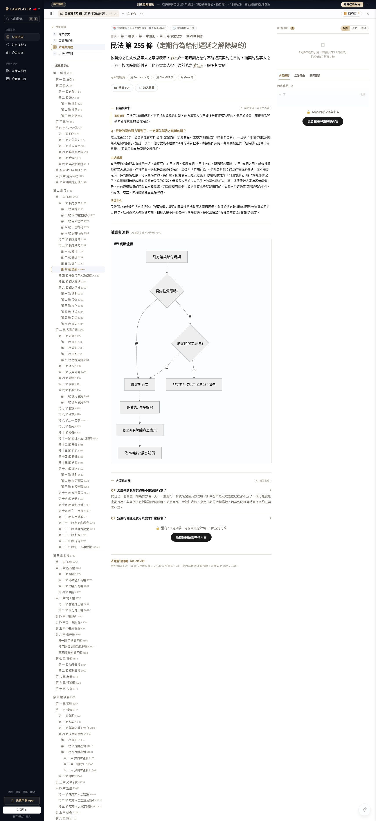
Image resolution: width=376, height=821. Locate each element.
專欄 (18, 792)
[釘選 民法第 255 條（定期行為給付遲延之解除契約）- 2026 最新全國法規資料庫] (111, 14)
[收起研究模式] (368, 14)
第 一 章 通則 (147, 36)
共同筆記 (315, 75)
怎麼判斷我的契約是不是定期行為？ (191, 490)
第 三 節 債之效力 (171, 36)
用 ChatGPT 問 (165, 77)
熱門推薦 (58, 4)
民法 (113, 36)
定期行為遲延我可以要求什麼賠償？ (191, 518)
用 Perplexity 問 (139, 77)
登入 (28, 816)
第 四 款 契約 (194, 36)
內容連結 (284, 75)
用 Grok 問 (187, 77)
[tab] (88, 13)
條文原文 (62, 34)
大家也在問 (63, 53)
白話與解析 (63, 40)
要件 (363, 28)
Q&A (32, 792)
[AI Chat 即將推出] (364, 809)
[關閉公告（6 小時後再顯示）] (368, 4)
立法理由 (299, 75)
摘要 (345, 28)
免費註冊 (22, 810)
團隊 (25, 792)
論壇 (10, 792)
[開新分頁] (123, 13)
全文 (354, 28)
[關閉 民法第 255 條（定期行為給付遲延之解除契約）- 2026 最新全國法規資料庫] (115, 14)
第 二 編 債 (127, 36)
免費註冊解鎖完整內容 (191, 537)
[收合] (52, 14)
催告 (197, 65)
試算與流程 (63, 47)
